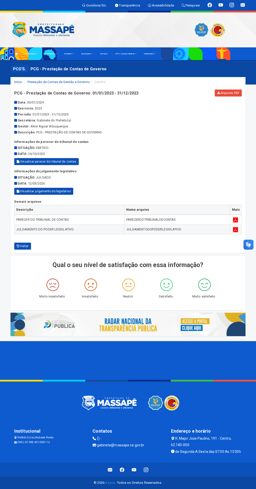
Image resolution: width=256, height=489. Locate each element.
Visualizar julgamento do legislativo (45, 191)
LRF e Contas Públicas (125, 54)
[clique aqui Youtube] (134, 469)
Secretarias (86, 54)
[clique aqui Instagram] (146, 469)
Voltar (23, 246)
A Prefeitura (31, 54)
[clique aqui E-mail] (110, 469)
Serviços (104, 54)
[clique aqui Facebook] (122, 469)
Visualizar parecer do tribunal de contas (47, 161)
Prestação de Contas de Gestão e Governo (59, 82)
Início (18, 82)
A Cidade (68, 54)
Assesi (110, 483)
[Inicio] (16, 53)
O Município (50, 54)
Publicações (149, 54)
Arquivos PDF (229, 93)
